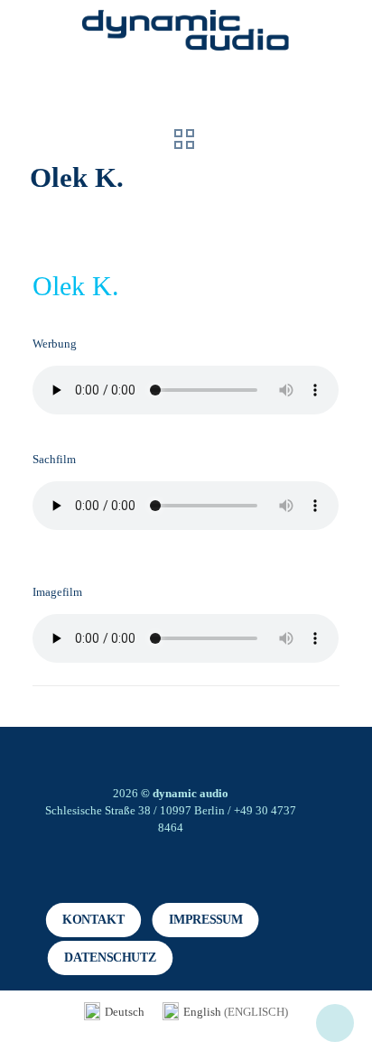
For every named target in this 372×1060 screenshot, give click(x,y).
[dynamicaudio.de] (186, 31)
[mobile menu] (347, 36)
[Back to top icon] (335, 1023)
